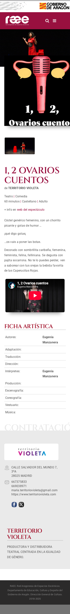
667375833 (19, 482)
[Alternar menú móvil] (55, 21)
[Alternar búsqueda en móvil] (47, 21)
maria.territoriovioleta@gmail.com (34, 490)
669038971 (19, 486)
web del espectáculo (31, 209)
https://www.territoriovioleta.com (33, 494)
